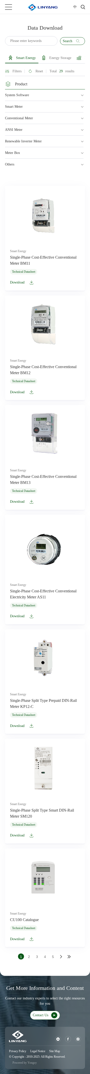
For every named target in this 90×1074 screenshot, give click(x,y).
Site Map (54, 1051)
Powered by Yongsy (24, 1062)
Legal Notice (37, 1051)
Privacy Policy (17, 1051)
